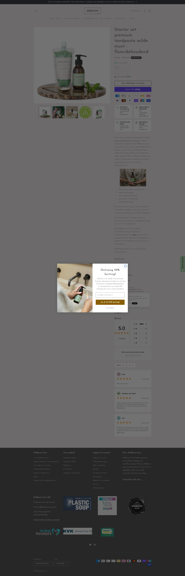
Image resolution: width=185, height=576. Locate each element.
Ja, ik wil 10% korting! (110, 302)
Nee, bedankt (110, 308)
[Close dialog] (125, 266)
